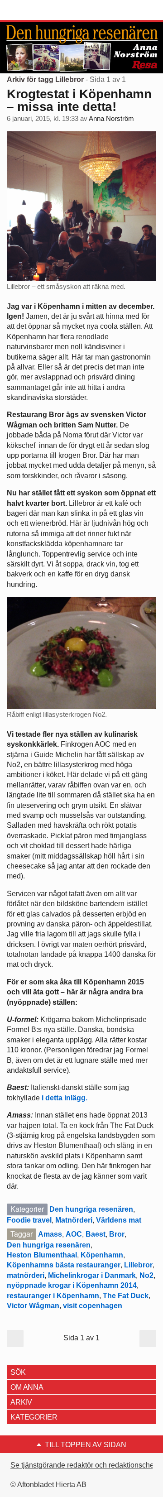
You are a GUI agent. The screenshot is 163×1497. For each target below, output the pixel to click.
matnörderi (25, 1275)
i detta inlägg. (65, 1098)
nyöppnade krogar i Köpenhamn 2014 (72, 1285)
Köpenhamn (102, 1255)
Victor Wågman (33, 1306)
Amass (50, 1234)
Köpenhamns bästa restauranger (63, 1265)
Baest (95, 1234)
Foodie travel (29, 1220)
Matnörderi (73, 1220)
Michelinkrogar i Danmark (92, 1275)
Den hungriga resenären (91, 1209)
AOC (74, 1234)
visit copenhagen (92, 1306)
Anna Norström (111, 118)
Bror (117, 1234)
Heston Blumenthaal (42, 1255)
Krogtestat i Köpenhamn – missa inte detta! (79, 100)
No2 (146, 1275)
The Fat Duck (126, 1296)
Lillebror (138, 1265)
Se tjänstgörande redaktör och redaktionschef (83, 1465)
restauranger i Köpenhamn (53, 1296)
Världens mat (118, 1220)
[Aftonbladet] (41, 10)
